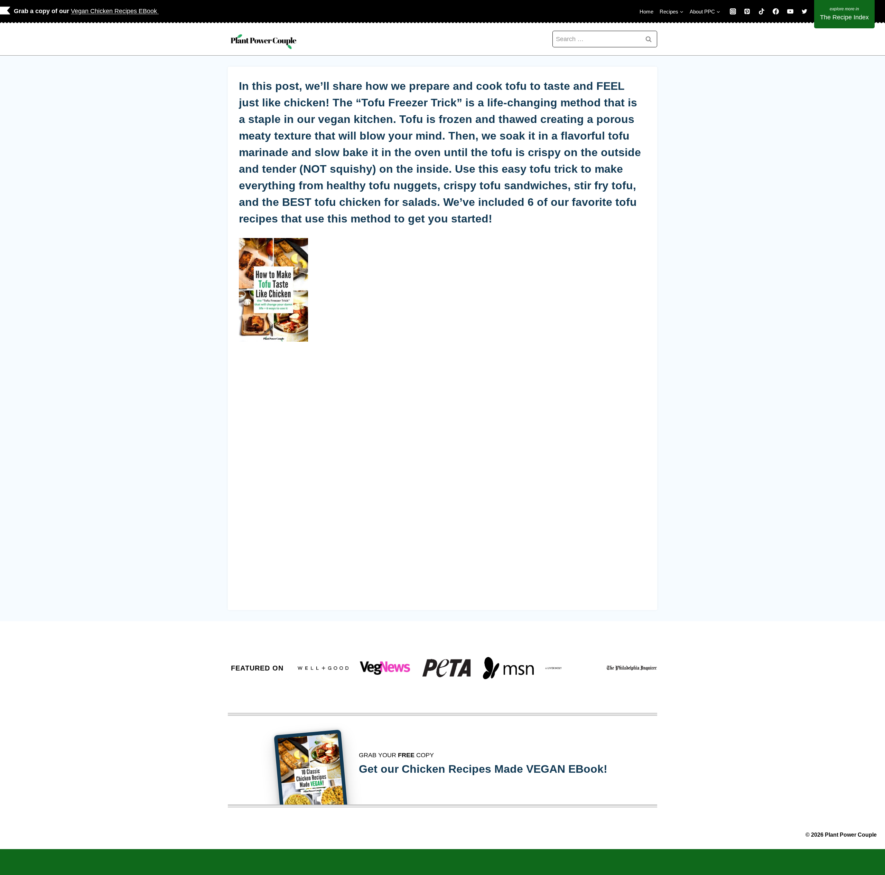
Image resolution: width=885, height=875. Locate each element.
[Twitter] (804, 11)
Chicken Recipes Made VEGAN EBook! (504, 769)
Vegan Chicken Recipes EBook (115, 11)
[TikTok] (761, 11)
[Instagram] (733, 11)
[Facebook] (776, 11)
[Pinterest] (747, 11)
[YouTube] (790, 11)
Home (646, 12)
